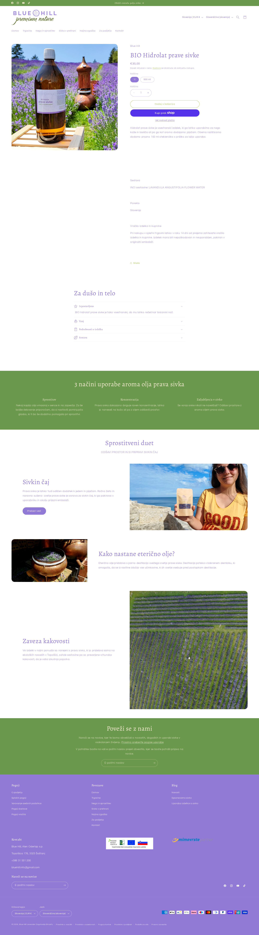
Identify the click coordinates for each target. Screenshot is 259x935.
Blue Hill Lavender (27, 924)
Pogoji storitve (104, 924)
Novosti (176, 792)
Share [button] (136, 263)
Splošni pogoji (19, 798)
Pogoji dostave (19, 809)
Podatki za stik (142, 924)
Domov (95, 792)
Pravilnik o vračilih (64, 924)
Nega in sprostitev (101, 803)
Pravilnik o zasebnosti (85, 924)
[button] (237, 17)
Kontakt (96, 825)
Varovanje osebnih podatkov (27, 803)
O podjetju (17, 792)
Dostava (157, 68)
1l (134, 79)
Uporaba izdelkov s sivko (185, 803)
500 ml (147, 79)
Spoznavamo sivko (182, 798)
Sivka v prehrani (100, 809)
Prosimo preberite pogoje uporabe (142, 742)
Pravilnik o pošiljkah (123, 924)
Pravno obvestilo (159, 924)
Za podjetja (98, 820)
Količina (134, 87)
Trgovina (96, 798)
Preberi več (34, 511)
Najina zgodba (99, 814)
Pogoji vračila (19, 814)
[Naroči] (154, 763)
